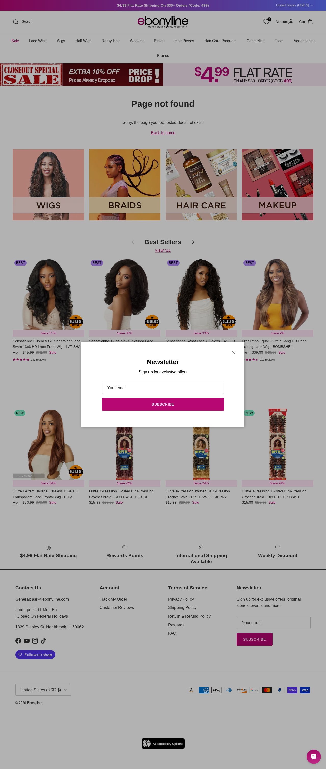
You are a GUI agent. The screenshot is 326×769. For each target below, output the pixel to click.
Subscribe (163, 404)
